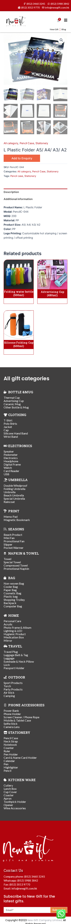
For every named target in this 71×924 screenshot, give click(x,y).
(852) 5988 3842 (27, 880)
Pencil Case (27, 143)
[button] (61, 40)
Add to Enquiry (21, 158)
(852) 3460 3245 (34, 876)
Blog (64, 29)
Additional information (18, 199)
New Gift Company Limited (44, 920)
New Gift (54, 29)
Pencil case (16, 176)
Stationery (42, 143)
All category (11, 143)
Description (11, 192)
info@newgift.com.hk (24, 888)
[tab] (35, 192)
